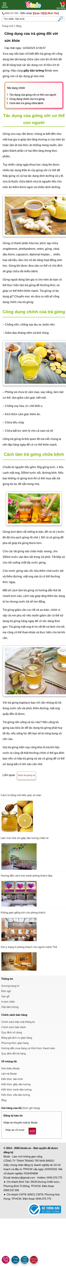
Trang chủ (7, 25)
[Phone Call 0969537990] (5, 1260)
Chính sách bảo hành (13, 1027)
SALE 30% (33, 1260)
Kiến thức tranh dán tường (16, 1089)
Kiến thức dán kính (12, 1078)
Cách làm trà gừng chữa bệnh (26, 103)
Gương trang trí (10, 985)
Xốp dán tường (9, 1006)
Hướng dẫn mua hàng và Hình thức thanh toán (28, 1048)
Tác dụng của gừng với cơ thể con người (32, 94)
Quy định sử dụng (11, 1032)
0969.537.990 (11, 1190)
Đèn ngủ (6, 991)
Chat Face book (25, 1260)
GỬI (32, 1130)
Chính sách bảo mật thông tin (18, 1021)
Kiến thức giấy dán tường (15, 1084)
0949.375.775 (54, 1177)
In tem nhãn (8, 1001)
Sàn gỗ (5, 996)
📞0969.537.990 (10, 13)
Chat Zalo (15, 1260)
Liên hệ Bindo (9, 1073)
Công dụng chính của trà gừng (27, 99)
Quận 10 (38, 13)
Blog (18, 25)
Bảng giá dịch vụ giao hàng (16, 1037)
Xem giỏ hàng (31, 1107)
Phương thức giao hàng (15, 1042)
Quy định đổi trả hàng (13, 1053)
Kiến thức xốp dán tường (15, 1094)
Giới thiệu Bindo (10, 1068)
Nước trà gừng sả (26, 775)
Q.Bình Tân (51, 13)
